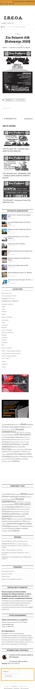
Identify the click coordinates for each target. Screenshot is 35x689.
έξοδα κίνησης (26, 437)
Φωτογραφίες (5, 342)
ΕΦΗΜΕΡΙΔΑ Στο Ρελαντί (8, 298)
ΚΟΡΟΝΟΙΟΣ (19, 432)
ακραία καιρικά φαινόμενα (9, 439)
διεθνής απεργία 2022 (19, 447)
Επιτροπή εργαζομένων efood (9, 296)
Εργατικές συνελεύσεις (7, 574)
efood (23, 424)
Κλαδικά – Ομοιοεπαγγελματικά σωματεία (12, 579)
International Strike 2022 (7, 304)
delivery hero (10, 425)
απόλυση (15, 444)
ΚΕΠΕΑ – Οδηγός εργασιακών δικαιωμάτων (11, 351)
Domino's (17, 424)
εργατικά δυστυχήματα (16, 454)
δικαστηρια (6, 449)
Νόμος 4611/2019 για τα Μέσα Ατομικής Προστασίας (15, 541)
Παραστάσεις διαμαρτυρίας (7, 332)
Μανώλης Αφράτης (27, 432)
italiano (3, 309)
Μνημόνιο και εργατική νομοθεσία (9, 356)
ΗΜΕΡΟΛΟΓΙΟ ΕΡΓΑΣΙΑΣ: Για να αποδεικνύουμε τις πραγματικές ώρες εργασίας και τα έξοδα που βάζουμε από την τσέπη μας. (16, 545)
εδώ (9, 47)
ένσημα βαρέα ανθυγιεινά (14, 437)
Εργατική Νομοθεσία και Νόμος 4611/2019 (11, 353)
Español (3, 314)
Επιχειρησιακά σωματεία (8, 571)
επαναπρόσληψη (19, 449)
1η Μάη (4, 424)
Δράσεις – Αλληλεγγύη (7, 317)
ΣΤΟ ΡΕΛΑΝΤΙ (20, 100)
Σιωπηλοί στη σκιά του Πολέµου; (16, 243)
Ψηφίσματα (4, 335)
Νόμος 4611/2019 (6, 435)
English (3, 306)
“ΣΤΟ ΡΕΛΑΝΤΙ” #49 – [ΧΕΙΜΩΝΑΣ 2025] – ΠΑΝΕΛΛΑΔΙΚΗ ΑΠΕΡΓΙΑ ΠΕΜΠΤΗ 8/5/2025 (17, 176)
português (4, 311)
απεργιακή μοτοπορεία (23, 442)
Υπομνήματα (4, 337)
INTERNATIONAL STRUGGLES (23, 2)
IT (4, 4)
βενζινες (21, 444)
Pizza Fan (9, 429)
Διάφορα (4, 361)
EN (2, 4)
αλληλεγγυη (6, 441)
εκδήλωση (14, 449)
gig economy (20, 427)
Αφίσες (3, 322)
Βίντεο (3, 345)
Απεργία (19, 429)
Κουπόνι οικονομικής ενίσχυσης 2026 (18, 265)
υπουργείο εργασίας (7, 461)
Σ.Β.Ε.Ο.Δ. (15, 686)
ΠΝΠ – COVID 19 (6, 358)
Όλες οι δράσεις (5, 320)
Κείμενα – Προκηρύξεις (7, 330)
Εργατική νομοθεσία (6, 348)
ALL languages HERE (15, 661)
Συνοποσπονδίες (6, 576)
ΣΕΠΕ (12, 435)
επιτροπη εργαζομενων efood (17, 451)
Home (4, 27)
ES (13, 4)
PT (7, 4)
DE (10, 4)
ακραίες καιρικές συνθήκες (23, 439)
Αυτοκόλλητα (5, 325)
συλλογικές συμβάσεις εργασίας (17, 459)
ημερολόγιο (15, 456)
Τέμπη (3, 437)
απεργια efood (14, 442)
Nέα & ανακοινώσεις (7, 293)
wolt (13, 430)
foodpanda (29, 424)
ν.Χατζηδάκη (23, 456)
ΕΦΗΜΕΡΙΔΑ (9, 100)
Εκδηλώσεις (4, 340)
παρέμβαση (30, 456)
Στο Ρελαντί (17, 34)
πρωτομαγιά (4, 459)
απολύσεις (6, 444)
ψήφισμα (16, 461)
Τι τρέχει (4, 366)
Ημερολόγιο (4, 327)
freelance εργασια (8, 427)
